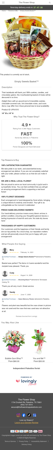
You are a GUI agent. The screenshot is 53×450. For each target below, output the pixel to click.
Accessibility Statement (39, 441)
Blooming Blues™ (24, 280)
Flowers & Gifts (13, 11)
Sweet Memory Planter (26, 299)
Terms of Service (10, 441)
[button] (48, 444)
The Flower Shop (27, 2)
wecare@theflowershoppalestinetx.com (26, 407)
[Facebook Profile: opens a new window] (24, 415)
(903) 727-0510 (26, 404)
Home (4, 11)
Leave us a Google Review (26, 422)
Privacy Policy (23, 441)
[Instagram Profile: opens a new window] (18, 415)
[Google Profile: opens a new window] (34, 415)
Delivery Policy (27, 444)
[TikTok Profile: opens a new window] (29, 415)
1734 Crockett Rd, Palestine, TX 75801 (26, 402)
